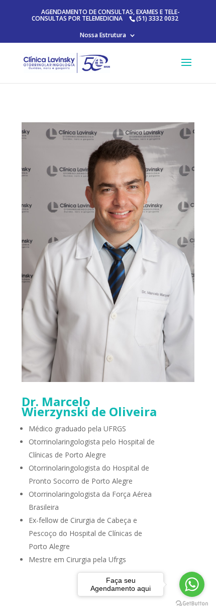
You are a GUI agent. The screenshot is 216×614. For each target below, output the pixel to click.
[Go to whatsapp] (191, 584)
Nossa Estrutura (103, 35)
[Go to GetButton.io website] (192, 603)
